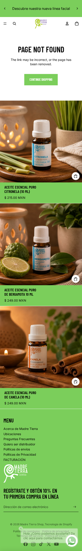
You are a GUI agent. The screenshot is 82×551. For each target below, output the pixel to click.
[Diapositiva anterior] (5, 8)
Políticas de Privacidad (19, 454)
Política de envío (55, 535)
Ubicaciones (12, 434)
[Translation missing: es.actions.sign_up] (75, 507)
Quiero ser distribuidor (19, 444)
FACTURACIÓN (14, 460)
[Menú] (5, 24)
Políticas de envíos (16, 449)
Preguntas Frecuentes (19, 439)
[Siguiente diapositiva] (77, 8)
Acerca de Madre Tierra (20, 429)
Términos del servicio (29, 535)
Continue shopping (41, 79)
